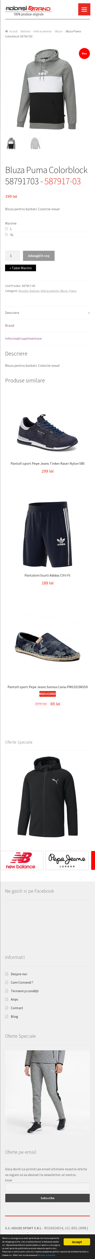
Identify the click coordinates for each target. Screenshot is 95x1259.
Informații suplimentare (23, 338)
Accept (77, 1242)
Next (89, 859)
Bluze (59, 31)
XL (12, 234)
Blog (14, 1016)
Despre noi (19, 974)
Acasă (13, 31)
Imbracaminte (43, 31)
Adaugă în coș (38, 255)
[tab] (47, 312)
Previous (5, 859)
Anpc (14, 999)
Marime (11, 223)
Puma (72, 291)
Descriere (12, 312)
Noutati (23, 291)
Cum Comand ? (22, 982)
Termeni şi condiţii (24, 991)
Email (8, 1180)
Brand (9, 325)
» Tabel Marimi (21, 268)
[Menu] (84, 9)
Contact (17, 1008)
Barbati (25, 31)
